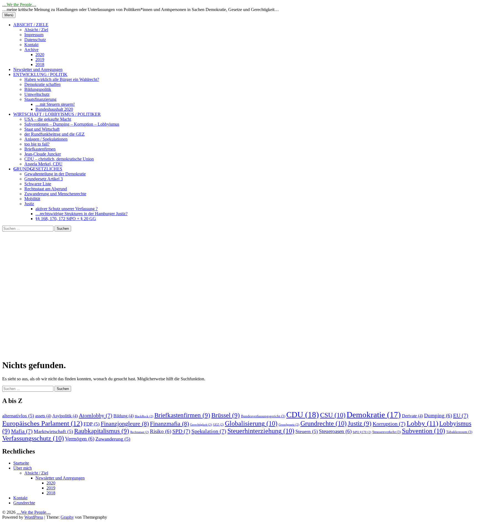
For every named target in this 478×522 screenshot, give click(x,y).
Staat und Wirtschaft (41, 129)
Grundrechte (323, 423)
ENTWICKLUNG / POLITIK (40, 74)
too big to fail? (37, 144)
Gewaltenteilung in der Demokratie (55, 174)
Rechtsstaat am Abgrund (45, 188)
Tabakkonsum (459, 432)
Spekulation (208, 431)
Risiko (160, 431)
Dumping (438, 415)
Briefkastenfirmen (40, 149)
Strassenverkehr (386, 432)
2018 (39, 64)
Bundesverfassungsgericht (263, 416)
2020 (39, 54)
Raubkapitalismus (101, 431)
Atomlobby (95, 415)
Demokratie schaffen (42, 84)
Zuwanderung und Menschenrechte (55, 193)
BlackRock (144, 416)
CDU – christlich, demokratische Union (59, 159)
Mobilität (32, 198)
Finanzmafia (169, 423)
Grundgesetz (289, 424)
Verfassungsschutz (33, 438)
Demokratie (374, 414)
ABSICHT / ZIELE (30, 24)
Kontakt (31, 44)
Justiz (29, 203)
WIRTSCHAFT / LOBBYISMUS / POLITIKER (57, 114)
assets (43, 415)
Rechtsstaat (139, 432)
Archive (31, 49)
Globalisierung (251, 423)
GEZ (218, 424)
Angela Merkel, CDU (43, 164)
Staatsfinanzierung (40, 99)
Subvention (423, 430)
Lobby (422, 423)
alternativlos (18, 415)
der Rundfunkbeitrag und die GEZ (54, 134)
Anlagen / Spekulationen (45, 139)
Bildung (123, 415)
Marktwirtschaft (53, 431)
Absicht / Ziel (36, 29)
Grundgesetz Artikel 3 (43, 178)
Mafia (22, 431)
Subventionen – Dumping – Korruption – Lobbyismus (71, 124)
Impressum (33, 34)
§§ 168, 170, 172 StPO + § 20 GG (65, 218)
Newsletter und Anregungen (38, 69)
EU (460, 415)
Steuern (306, 431)
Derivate (412, 415)
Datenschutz (35, 39)
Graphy (67, 517)
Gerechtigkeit (201, 424)
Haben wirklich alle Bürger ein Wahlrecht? (61, 79)
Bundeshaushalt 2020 (54, 109)
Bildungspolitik (37, 89)
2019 (39, 59)
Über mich (22, 468)
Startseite (21, 463)
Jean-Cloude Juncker (42, 154)
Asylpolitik (65, 415)
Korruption (389, 424)
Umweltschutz (37, 94)
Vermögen (79, 439)
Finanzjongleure (125, 423)
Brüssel (225, 415)
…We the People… (19, 4)
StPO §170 (362, 432)
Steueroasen (335, 431)
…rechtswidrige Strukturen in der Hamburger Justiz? (81, 213)
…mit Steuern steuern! (55, 104)
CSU (332, 415)
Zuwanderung (112, 439)
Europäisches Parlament (42, 423)
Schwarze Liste (37, 183)
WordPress (33, 517)
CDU (302, 414)
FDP (92, 424)
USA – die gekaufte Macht (47, 119)
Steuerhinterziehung (260, 430)
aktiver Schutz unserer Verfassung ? (66, 208)
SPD (181, 431)
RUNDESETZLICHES (37, 169)
